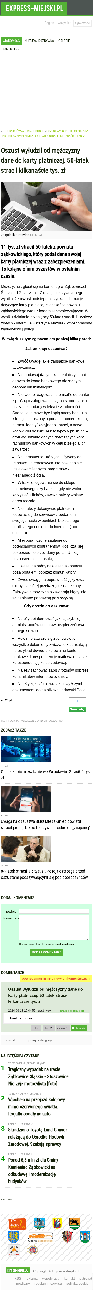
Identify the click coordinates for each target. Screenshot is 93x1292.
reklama (32, 1278)
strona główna (13, 131)
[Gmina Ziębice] (81, 1242)
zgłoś (35, 1028)
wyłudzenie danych (34, 720)
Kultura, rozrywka (39, 41)
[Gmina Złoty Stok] (64, 1242)
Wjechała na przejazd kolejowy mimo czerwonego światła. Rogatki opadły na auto (36, 1107)
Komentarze (12, 49)
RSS (17, 1278)
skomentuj (80, 1028)
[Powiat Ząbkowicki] (13, 1229)
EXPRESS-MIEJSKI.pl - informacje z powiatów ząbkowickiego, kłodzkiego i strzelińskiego (34, 7)
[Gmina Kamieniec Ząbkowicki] (10, 1242)
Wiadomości (12, 41)
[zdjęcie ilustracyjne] (46, 230)
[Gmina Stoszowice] (37, 1242)
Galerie (64, 41)
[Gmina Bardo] (53, 1229)
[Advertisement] (46, 90)
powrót (10, 1040)
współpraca (50, 1278)
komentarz (11, 918)
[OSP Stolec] (10, 1255)
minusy (62, 1028)
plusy (48, 1028)
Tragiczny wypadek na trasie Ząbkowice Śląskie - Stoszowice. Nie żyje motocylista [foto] (39, 1076)
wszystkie (64, 23)
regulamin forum (64, 944)
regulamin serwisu (48, 1283)
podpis (11, 911)
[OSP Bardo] (29, 1254)
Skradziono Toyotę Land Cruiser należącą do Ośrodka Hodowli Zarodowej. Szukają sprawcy (37, 1137)
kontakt (69, 1278)
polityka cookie (77, 1283)
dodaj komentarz (46, 952)
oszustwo (56, 720)
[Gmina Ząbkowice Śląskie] (35, 1229)
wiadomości (35, 131)
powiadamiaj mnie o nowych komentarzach (56, 978)
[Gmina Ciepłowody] (71, 1229)
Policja (13, 720)
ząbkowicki (82, 23)
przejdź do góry (40, 1040)
